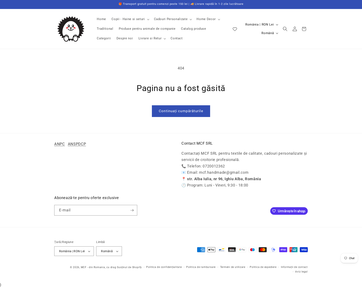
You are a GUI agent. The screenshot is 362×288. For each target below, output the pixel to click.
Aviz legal (301, 271)
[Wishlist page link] (235, 29)
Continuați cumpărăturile (181, 111)
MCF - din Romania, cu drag (98, 267)
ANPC (59, 144)
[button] (130, 19)
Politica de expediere (263, 267)
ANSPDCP (77, 144)
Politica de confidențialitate (164, 267)
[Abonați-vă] (132, 210)
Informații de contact (294, 267)
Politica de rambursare (201, 267)
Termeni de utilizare (232, 267)
